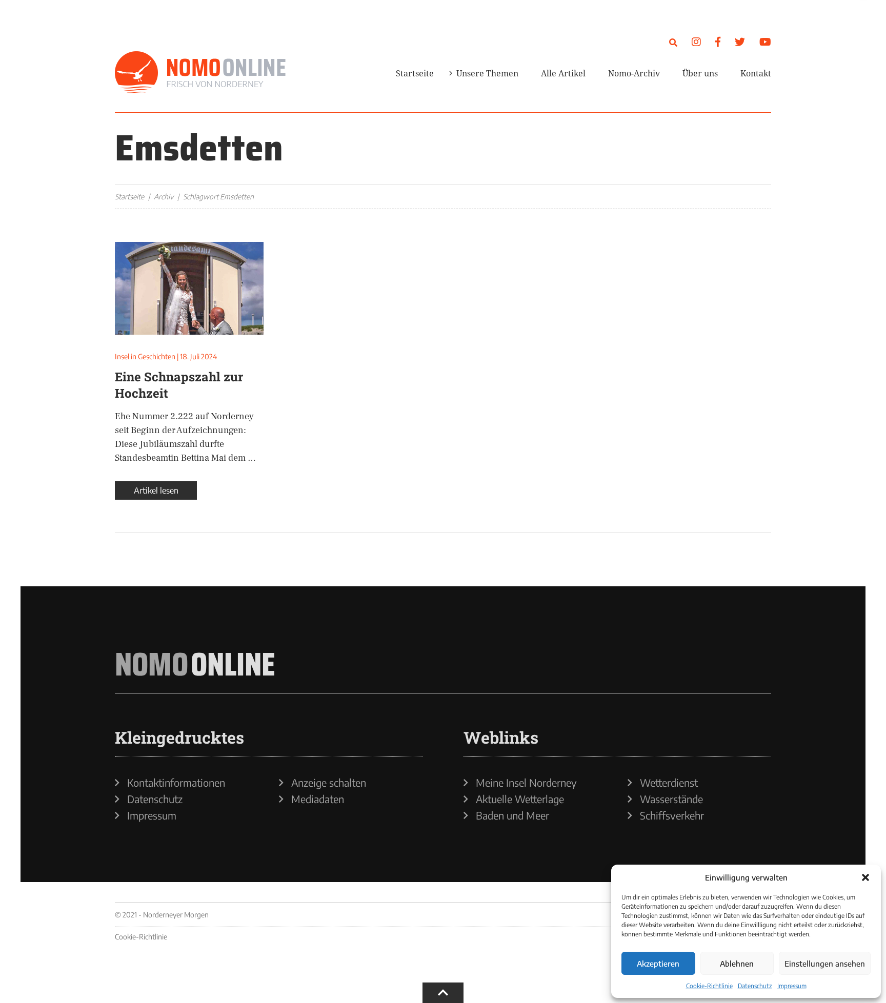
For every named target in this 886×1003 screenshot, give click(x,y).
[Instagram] (696, 41)
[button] (865, 877)
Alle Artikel (563, 73)
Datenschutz (755, 986)
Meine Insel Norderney (526, 782)
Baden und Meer (512, 815)
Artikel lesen (156, 490)
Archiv (163, 196)
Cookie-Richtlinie (709, 986)
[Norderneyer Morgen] (200, 72)
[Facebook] (717, 41)
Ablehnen (737, 963)
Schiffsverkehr (672, 815)
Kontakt (755, 73)
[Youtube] (765, 41)
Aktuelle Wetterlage (520, 799)
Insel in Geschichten (145, 356)
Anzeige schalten (328, 782)
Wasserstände (671, 799)
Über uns (700, 73)
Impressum (792, 986)
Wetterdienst (669, 782)
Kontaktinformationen (176, 782)
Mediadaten (317, 799)
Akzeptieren (658, 963)
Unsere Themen (487, 73)
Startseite (415, 73)
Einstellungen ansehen (824, 963)
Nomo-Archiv (634, 73)
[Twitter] (740, 41)
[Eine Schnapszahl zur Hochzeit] (189, 288)
